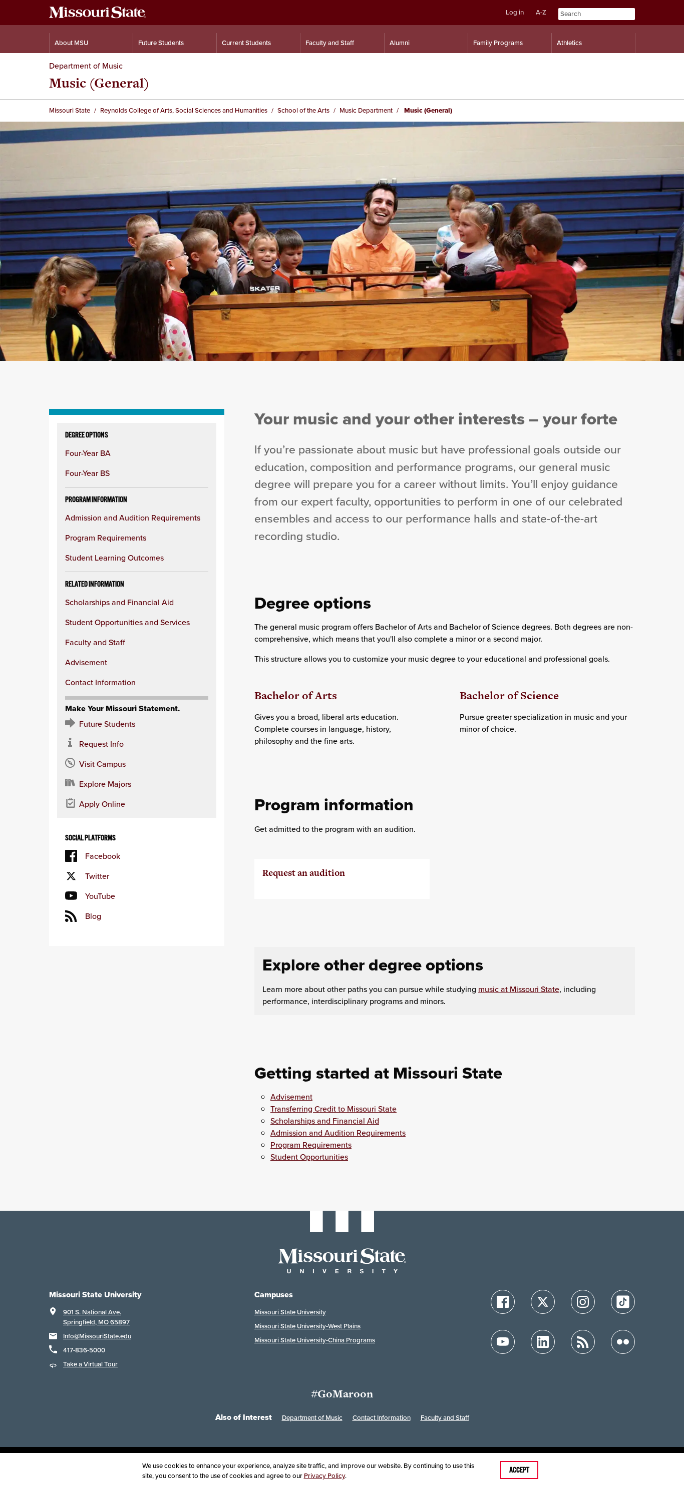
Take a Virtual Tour (90, 1364)
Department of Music (86, 65)
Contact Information (100, 682)
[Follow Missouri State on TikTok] (623, 1302)
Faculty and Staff (329, 43)
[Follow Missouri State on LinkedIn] (543, 1342)
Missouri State (69, 110)
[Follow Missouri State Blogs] (583, 1342)
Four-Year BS (87, 472)
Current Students (246, 43)
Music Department (366, 110)
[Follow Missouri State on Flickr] (623, 1342)
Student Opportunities (309, 1156)
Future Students (161, 43)
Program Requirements (105, 537)
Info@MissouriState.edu (97, 1336)
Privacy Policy (324, 1475)
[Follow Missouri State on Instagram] (583, 1302)
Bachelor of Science (509, 695)
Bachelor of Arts (295, 695)
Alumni (400, 43)
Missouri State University (290, 1312)
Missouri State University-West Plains (307, 1326)
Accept (519, 1469)
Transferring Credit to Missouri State (333, 1108)
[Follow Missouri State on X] (543, 1302)
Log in (515, 12)
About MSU (71, 43)
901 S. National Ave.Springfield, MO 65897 (96, 1317)
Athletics (569, 43)
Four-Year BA (88, 452)
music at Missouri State (518, 989)
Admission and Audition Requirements (132, 517)
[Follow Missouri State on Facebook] (503, 1302)
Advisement (86, 662)
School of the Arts (303, 110)
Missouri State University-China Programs (314, 1340)
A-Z (541, 12)
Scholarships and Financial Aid (119, 602)
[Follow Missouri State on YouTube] (503, 1342)
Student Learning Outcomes (114, 557)
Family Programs (498, 43)
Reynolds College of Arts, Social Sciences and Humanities (183, 110)
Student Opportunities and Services (127, 622)
